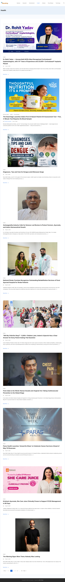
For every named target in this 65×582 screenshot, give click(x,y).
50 (21, 570)
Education (25, 3)
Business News (6, 114)
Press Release (50, 3)
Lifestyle (43, 3)
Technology (58, 3)
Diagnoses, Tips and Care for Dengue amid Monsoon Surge (23, 172)
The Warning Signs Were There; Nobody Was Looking (21, 556)
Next (24, 570)
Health (38, 3)
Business (18, 3)
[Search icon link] (63, 3)
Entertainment (32, 3)
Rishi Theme (41, 580)
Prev (5, 570)
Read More (5, 74)
